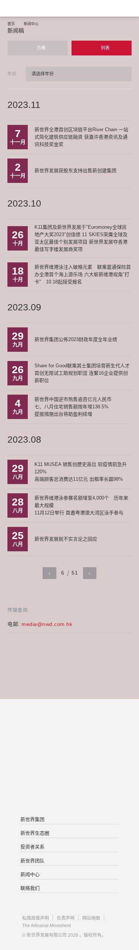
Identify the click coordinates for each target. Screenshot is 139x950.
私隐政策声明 (35, 918)
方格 (41, 48)
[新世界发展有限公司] (69, 728)
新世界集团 (32, 819)
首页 (11, 24)
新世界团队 (32, 861)
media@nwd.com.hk (46, 624)
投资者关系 (32, 846)
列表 (105, 48)
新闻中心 (31, 24)
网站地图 (91, 918)
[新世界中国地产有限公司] (69, 758)
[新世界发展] (42, 8)
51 (75, 573)
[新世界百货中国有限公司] (69, 788)
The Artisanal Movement (46, 925)
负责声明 (66, 918)
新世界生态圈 (34, 833)
